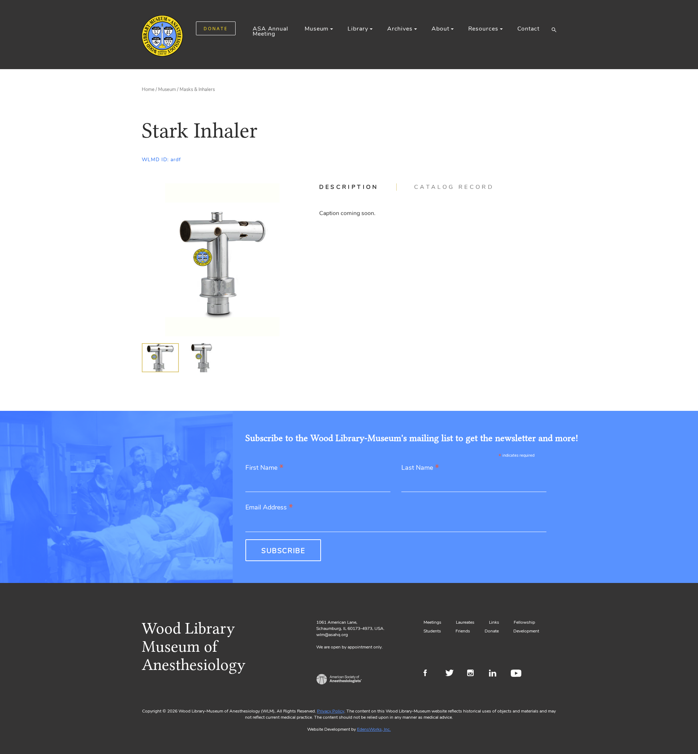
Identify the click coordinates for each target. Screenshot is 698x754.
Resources (483, 29)
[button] (553, 29)
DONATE (216, 28)
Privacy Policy (330, 711)
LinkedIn (495, 674)
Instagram (473, 674)
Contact (528, 29)
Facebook (430, 674)
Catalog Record (454, 187)
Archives (400, 29)
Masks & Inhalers (197, 89)
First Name (264, 468)
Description (349, 187)
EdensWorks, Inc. (374, 729)
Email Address (269, 507)
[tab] (358, 187)
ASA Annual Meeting (270, 31)
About (440, 29)
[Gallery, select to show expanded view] (222, 259)
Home (148, 89)
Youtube (517, 674)
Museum (317, 29)
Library (358, 29)
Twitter (451, 674)
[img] (160, 357)
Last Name (420, 468)
